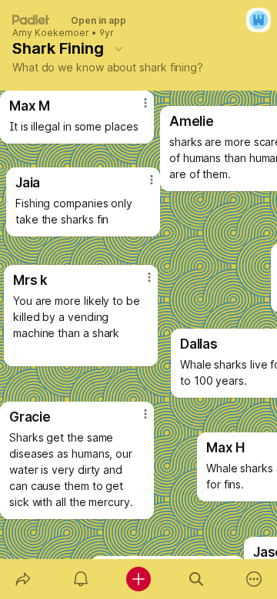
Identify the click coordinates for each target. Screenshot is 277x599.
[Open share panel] (22, 579)
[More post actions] (135, 109)
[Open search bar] (196, 579)
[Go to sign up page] (258, 20)
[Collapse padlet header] (118, 48)
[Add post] (138, 579)
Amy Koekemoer (50, 33)
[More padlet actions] (254, 579)
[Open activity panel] (80, 579)
